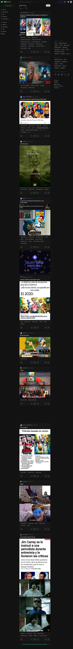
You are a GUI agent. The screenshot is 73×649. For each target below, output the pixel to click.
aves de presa (24, 144)
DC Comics (23, 37)
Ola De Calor (66, 45)
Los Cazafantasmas (36, 41)
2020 (47, 237)
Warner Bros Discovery (26, 39)
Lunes (68, 53)
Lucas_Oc (24, 57)
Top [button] (3, 14)
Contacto (56, 82)
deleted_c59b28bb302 (27, 425)
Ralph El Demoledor (33, 399)
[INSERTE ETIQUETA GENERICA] (32, 130)
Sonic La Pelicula (39, 239)
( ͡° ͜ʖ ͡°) (33, 127)
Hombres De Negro (40, 46)
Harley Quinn (24, 46)
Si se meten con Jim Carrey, (27, 537)
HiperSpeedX (25, 534)
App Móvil (56, 80)
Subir (9, 5)
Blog (3, 33)
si (20, 60)
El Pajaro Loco (24, 241)
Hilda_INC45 (25, 12)
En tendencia (5, 12)
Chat (4, 29)
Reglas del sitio (57, 84)
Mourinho (65, 47)
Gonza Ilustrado (40, 189)
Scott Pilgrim (23, 472)
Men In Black (24, 48)
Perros (61, 63)
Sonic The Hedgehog (25, 85)
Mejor (45, 321)
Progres (30, 635)
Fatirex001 (25, 368)
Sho (22, 321)
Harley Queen (31, 46)
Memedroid (64, 61)
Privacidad (56, 87)
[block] (48, 52)
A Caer (28, 525)
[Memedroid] (2, 2)
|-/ (40, 130)
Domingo (63, 53)
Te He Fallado (24, 243)
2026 (56, 43)
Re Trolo (46, 189)
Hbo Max (46, 125)
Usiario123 (25, 333)
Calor (61, 45)
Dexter (30, 241)
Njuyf (21, 484)
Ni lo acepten (24, 427)
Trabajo (56, 63)
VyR (65, 59)
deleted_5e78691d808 (27, 96)
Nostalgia (63, 67)
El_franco (24, 141)
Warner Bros (34, 37)
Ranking (4, 31)
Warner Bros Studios (37, 39)
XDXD (29, 127)
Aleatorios (5, 16)
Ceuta (63, 49)
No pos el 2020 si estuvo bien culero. (30, 279)
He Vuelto (23, 525)
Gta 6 (68, 49)
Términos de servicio (58, 86)
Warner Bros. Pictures (25, 41)
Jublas (24, 198)
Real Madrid (57, 49)
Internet (64, 65)
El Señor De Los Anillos (59, 51)
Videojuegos (57, 61)
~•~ (44, 130)
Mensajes (57, 67)
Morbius (42, 85)
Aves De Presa (32, 43)
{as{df (22, 130)
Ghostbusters (24, 43)
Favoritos (5, 22)
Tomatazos (23, 127)
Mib (29, 48)
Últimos (4, 9)
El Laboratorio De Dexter (39, 241)
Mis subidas (5, 27)
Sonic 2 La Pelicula (35, 85)
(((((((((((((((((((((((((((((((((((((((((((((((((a (42, 127)
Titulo (21, 370)
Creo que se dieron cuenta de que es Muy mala (33, 99)
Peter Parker (31, 523)
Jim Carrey (30, 633)
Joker (37, 523)
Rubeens (24, 277)
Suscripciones (6, 18)
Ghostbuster (44, 41)
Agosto (56, 45)
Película (22, 323)
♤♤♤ (30, 132)
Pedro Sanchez (58, 47)
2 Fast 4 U (23, 633)
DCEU (29, 37)
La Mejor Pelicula (40, 237)
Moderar (4, 24)
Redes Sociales (58, 65)
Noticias (36, 635)
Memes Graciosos (62, 43)
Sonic (22, 239)
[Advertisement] (62, 21)
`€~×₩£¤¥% (24, 132)
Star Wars (57, 53)
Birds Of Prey (39, 43)
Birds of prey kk (24, 335)
